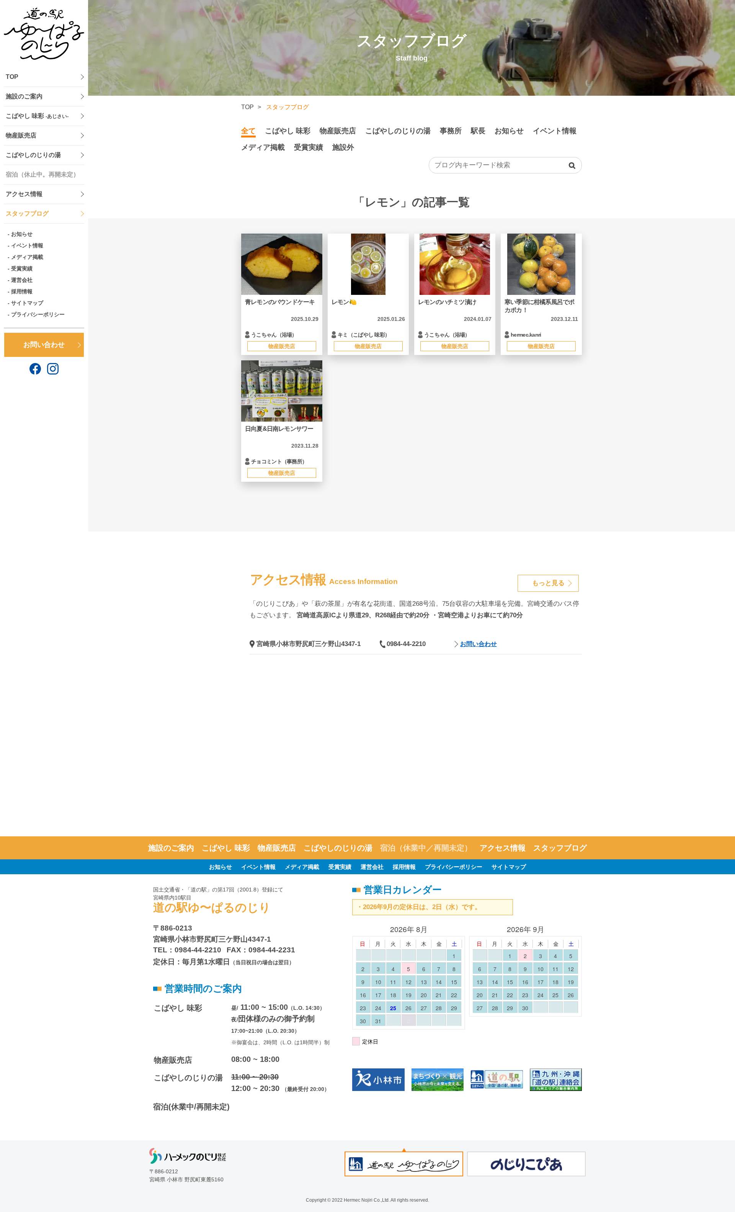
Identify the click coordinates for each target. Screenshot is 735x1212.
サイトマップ (27, 303)
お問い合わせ (44, 344)
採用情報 (22, 291)
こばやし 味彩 (37, 116)
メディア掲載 (27, 257)
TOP (12, 77)
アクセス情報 (24, 194)
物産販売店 (21, 135)
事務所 (451, 131)
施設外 (343, 147)
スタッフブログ (27, 213)
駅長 (478, 131)
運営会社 (22, 280)
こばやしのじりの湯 (33, 155)
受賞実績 (22, 268)
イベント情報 (27, 245)
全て (248, 131)
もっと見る (548, 583)
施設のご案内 (24, 96)
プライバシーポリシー (38, 314)
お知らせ (22, 234)
